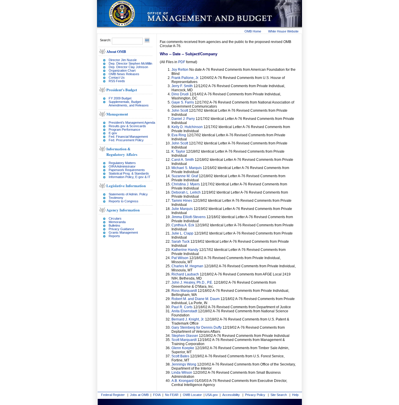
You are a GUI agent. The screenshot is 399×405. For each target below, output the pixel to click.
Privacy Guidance (121, 229)
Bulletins (114, 225)
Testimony (116, 197)
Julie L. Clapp (182, 233)
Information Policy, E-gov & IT (129, 177)
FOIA (157, 395)
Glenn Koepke (182, 348)
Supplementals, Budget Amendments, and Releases (129, 103)
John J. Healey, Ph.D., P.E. (192, 282)
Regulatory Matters (122, 163)
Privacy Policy (255, 395)
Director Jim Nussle (123, 60)
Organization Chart (122, 70)
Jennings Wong (183, 364)
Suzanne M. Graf (184, 176)
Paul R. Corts (181, 307)
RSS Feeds (117, 81)
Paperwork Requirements (127, 170)
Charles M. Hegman (187, 266)
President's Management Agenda (132, 122)
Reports (114, 236)
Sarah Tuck (180, 241)
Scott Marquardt (184, 340)
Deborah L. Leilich (186, 192)
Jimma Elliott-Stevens (188, 217)
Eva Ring (178, 135)
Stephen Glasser (184, 336)
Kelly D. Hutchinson (187, 127)
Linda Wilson (181, 372)
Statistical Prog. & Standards (129, 173)
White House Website (283, 31)
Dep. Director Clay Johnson (128, 67)
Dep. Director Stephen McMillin (130, 63)
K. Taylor (178, 151)
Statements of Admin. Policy (128, 194)
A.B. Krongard (182, 381)
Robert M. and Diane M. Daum (195, 299)
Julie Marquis (182, 209)
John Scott (179, 110)
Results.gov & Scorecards (127, 126)
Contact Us (117, 77)
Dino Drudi (180, 94)
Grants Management (123, 232)
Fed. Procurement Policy (126, 140)
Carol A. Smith (182, 160)
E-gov (113, 133)
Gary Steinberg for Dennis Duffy (196, 327)
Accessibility (231, 395)
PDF (181, 62)
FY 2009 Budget (120, 98)
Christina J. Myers (185, 184)
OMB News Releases (124, 74)
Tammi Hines (181, 201)
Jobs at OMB (139, 395)
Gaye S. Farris (182, 102)
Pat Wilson (179, 258)
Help (295, 395)
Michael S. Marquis (186, 168)
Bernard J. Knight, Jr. (187, 319)
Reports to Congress (123, 201)
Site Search (278, 395)
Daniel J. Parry (183, 119)
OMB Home (252, 31)
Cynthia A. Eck (182, 225)
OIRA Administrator (122, 166)
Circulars (115, 218)
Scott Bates (180, 356)
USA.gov (211, 395)
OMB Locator (192, 395)
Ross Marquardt (184, 291)
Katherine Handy (184, 250)
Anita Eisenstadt (184, 311)
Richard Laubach (185, 274)
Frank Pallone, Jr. (185, 78)
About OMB (116, 51)
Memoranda (117, 222)
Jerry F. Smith (182, 86)
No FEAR (171, 395)
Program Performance (124, 129)
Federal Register (113, 395)
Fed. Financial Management (128, 136)
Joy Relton (179, 70)
